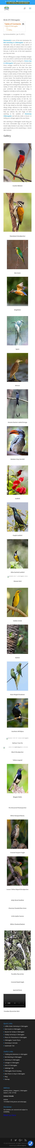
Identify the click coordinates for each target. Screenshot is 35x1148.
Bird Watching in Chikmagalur (13, 1057)
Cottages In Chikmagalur (12, 1063)
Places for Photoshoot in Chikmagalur (16, 1037)
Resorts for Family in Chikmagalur (14, 1032)
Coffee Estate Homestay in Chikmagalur (16, 1026)
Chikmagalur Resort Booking (13, 1071)
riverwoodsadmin (10, 34)
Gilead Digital (21, 1145)
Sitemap (7, 1079)
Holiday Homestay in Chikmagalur (14, 1034)
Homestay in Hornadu (11, 1043)
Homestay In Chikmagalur (12, 1060)
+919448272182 (11, 1)
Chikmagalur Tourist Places (13, 1040)
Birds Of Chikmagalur (12, 26)
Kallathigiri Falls (9, 1068)
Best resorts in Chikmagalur (13, 1029)
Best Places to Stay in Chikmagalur (15, 1074)
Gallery (10, 30)
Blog (6, 1076)
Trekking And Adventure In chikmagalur (16, 1054)
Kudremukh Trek (9, 1046)
